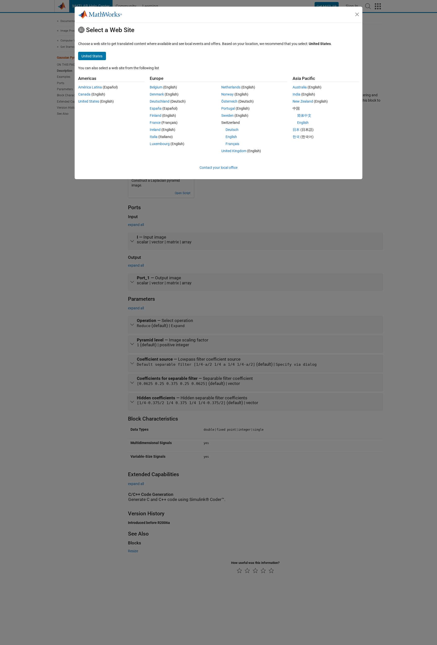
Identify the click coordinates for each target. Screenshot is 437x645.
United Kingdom (233, 151)
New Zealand (303, 101)
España (156, 108)
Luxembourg (160, 144)
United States (88, 101)
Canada (84, 94)
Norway (227, 94)
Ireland (155, 130)
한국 (296, 137)
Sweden (227, 115)
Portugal (228, 108)
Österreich (229, 101)
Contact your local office (218, 168)
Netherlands (231, 87)
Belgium (156, 87)
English (231, 137)
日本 (296, 130)
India (296, 94)
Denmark (157, 94)
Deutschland (159, 101)
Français (232, 144)
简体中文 (304, 115)
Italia (154, 137)
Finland (155, 115)
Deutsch (232, 130)
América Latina (90, 87)
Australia (300, 87)
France (155, 123)
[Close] (357, 14)
